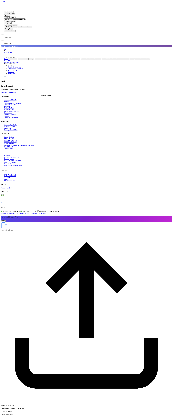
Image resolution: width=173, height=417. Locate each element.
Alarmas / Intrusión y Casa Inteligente (15, 19)
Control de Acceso (10, 13)
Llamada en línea (18, 213)
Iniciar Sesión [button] (8, 52)
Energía (7, 15)
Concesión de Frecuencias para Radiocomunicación (19, 145)
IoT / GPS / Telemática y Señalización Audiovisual (18, 27)
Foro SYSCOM (8, 147)
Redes (6, 179)
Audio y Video (8, 29)
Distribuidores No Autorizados (13, 165)
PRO (4, 1)
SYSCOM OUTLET (10, 142)
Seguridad (7, 177)
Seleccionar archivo (6, 411)
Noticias (6, 49)
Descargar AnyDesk (6, 188)
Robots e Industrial (10, 30)
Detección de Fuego (10, 17)
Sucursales (7, 155)
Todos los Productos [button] (10, 57)
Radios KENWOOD (10, 176)
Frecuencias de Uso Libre (11, 157)
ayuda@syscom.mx (40, 213)
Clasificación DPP (9, 181)
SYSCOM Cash (9, 138)
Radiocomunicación (10, 21)
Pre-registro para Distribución (12, 160)
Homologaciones (9, 159)
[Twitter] (2, 203)
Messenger (10, 213)
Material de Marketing (10, 140)
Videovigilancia (9, 11)
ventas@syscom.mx (29, 213)
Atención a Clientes (9, 162)
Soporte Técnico (9, 143)
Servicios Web (8, 148)
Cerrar (3, 220)
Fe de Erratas (8, 164)
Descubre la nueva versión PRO (10, 46)
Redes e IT (8, 23)
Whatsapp (3, 213)
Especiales (7, 51)
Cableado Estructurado (11, 25)
